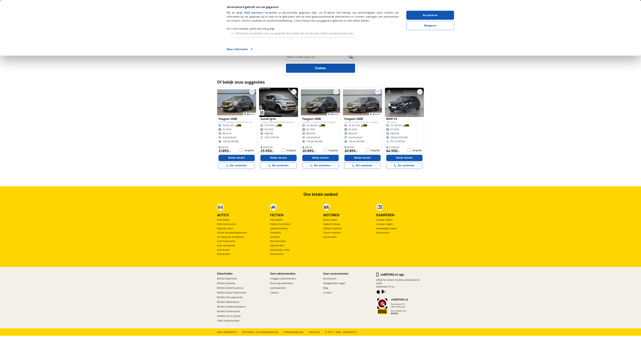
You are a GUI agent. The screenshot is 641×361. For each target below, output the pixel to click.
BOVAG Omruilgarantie (230, 297)
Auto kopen (223, 219)
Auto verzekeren (226, 245)
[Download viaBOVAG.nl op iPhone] (378, 292)
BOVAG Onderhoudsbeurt (231, 306)
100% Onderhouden (228, 320)
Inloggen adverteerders (283, 278)
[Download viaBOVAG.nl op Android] (384, 292)
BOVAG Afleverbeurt (228, 302)
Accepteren (430, 15)
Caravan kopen (384, 224)
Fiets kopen (276, 219)
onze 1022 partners (249, 12)
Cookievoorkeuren (293, 332)
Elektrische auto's (227, 224)
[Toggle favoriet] (252, 92)
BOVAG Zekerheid (227, 278)
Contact (274, 292)
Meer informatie (237, 49)
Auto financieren (226, 241)
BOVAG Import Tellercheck (231, 292)
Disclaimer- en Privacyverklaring (260, 332)
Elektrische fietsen (280, 224)
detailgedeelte (354, 42)
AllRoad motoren (332, 228)
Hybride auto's (225, 228)
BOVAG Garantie (226, 283)
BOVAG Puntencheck (228, 311)
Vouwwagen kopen (386, 228)
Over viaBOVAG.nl (227, 332)
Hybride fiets (277, 245)
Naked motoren (332, 224)
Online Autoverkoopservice (232, 232)
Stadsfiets (275, 232)
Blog (325, 287)
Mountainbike (278, 241)
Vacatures (314, 332)
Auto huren (223, 249)
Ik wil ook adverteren (281, 283)
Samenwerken (278, 287)
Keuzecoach (223, 254)
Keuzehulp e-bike (280, 249)
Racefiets (275, 236)
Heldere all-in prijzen (229, 316)
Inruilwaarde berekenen (230, 236)
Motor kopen (330, 219)
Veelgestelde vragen (334, 283)
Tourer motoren (332, 232)
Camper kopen (384, 219)
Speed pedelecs (279, 228)
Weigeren (430, 25)
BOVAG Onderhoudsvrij (230, 287)
